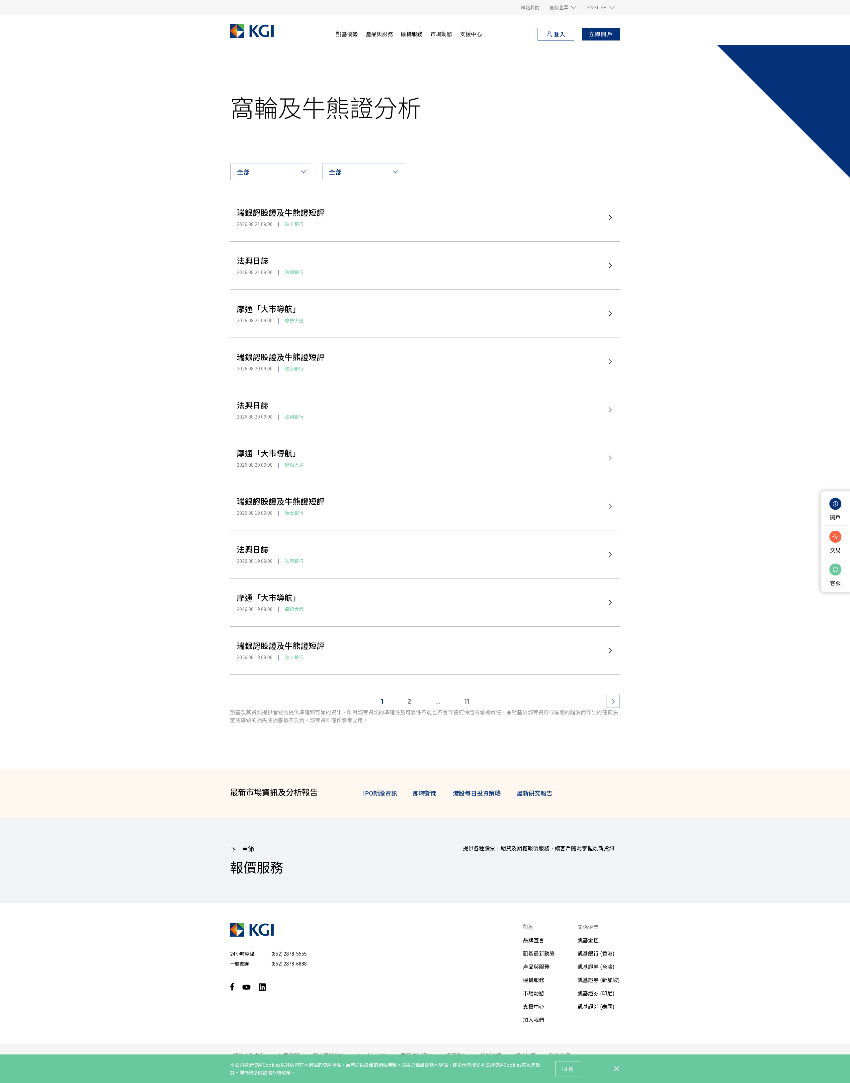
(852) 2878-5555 (289, 953)
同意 (568, 1069)
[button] (563, 7)
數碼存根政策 (277, 1072)
